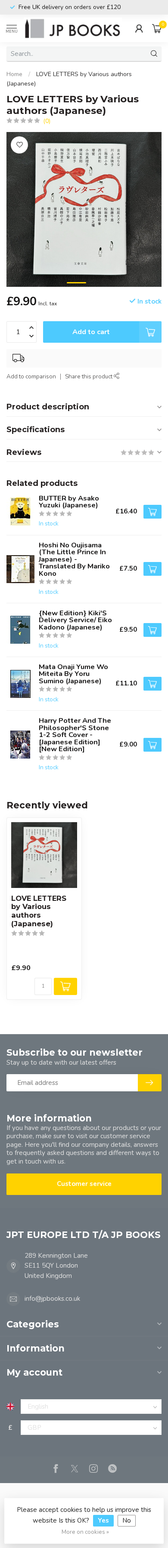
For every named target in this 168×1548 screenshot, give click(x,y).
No (126, 1520)
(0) (46, 121)
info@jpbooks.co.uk (52, 1298)
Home (14, 74)
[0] (157, 28)
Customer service (84, 1183)
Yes (103, 1520)
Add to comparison (31, 376)
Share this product (89, 376)
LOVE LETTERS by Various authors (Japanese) (38, 911)
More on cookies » (85, 1532)
